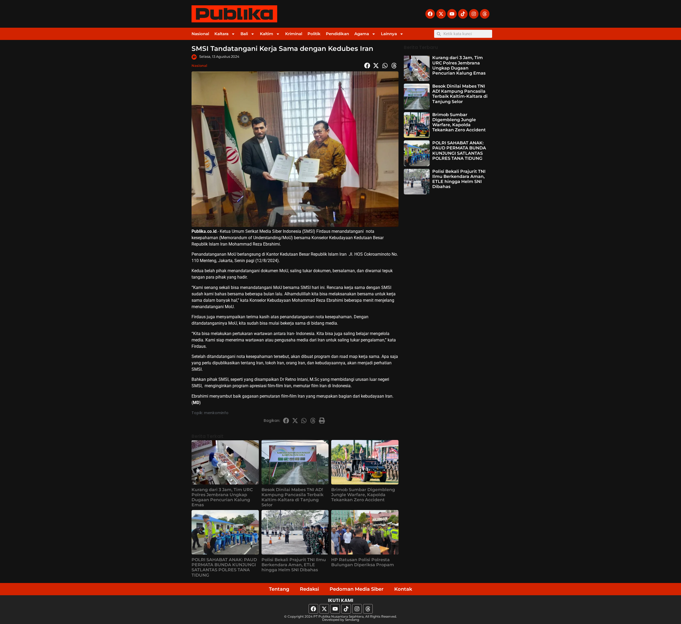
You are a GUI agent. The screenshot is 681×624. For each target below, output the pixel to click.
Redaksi (309, 589)
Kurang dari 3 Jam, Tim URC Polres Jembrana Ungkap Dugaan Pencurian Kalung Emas (222, 497)
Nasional (200, 33)
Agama (361, 33)
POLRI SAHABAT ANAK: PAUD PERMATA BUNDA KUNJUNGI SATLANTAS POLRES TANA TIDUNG (224, 567)
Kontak (403, 589)
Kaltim (266, 33)
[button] (367, 65)
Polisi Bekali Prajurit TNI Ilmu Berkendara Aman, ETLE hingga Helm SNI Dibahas (293, 564)
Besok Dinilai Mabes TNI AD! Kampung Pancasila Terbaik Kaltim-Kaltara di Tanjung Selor (292, 497)
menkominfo (216, 412)
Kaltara (221, 33)
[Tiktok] (463, 14)
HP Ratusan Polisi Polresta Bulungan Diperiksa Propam (362, 562)
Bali (244, 33)
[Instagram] (474, 14)
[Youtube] (452, 14)
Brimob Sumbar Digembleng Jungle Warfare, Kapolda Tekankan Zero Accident (363, 494)
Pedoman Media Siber (357, 589)
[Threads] (484, 14)
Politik (314, 33)
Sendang (352, 620)
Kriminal (293, 33)
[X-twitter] (441, 14)
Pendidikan (337, 33)
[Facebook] (430, 14)
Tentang (279, 589)
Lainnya (389, 33)
